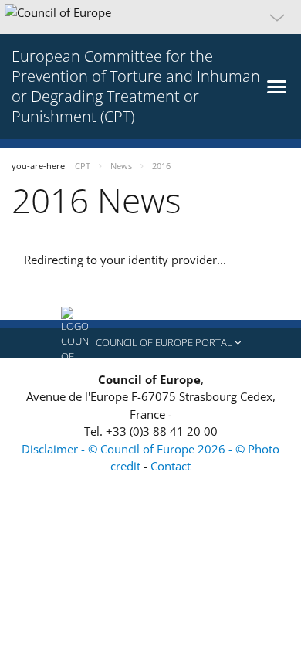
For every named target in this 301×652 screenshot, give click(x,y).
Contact (170, 466)
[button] (150, 17)
